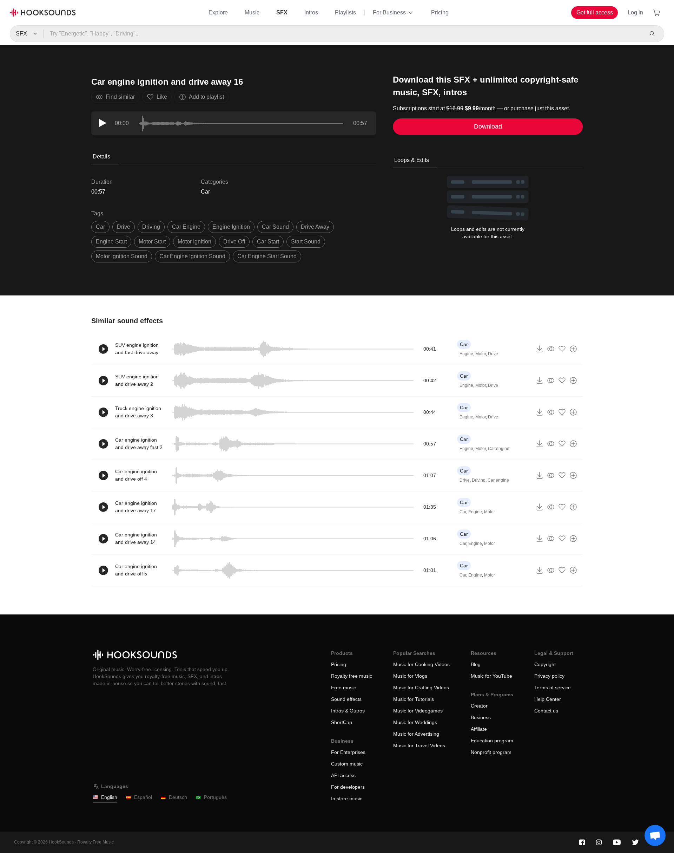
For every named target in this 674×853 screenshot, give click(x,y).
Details (101, 156)
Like (162, 97)
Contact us (546, 711)
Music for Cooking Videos (421, 664)
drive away (315, 227)
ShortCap (341, 722)
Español (143, 797)
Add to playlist (206, 97)
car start (268, 242)
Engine (466, 353)
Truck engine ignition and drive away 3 (138, 411)
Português (215, 797)
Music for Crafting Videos (421, 687)
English (109, 797)
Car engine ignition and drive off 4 (136, 475)
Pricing (440, 12)
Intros (311, 12)
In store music (346, 798)
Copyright (545, 664)
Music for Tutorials (413, 699)
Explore (218, 12)
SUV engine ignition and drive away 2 (137, 380)
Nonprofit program (491, 752)
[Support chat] (655, 835)
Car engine (498, 448)
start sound (306, 242)
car (100, 227)
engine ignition (231, 227)
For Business (389, 12)
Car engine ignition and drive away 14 (136, 538)
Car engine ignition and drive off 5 (136, 570)
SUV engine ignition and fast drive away (137, 348)
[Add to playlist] (573, 349)
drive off (234, 242)
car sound (275, 227)
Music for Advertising (416, 734)
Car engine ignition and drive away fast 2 (139, 443)
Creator (479, 706)
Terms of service (552, 687)
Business (481, 717)
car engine (186, 227)
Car (205, 192)
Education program (492, 740)
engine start (111, 242)
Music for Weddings (415, 722)
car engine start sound (267, 256)
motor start (152, 242)
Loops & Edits (411, 160)
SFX (282, 12)
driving (151, 227)
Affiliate (479, 729)
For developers (348, 787)
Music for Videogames (418, 711)
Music (252, 12)
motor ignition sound (121, 256)
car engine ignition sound (192, 256)
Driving (478, 480)
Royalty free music (351, 676)
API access (343, 775)
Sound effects (346, 699)
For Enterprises (348, 752)
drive (123, 227)
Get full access (594, 12)
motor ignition (194, 242)
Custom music (347, 764)
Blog (476, 664)
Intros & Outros (348, 711)
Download (488, 126)
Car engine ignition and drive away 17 (136, 506)
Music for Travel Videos (419, 745)
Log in (635, 12)
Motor (480, 353)
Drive (493, 353)
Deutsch (178, 797)
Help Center (547, 699)
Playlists (345, 12)
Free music (343, 687)
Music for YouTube (491, 676)
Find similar (120, 97)
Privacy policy (549, 676)
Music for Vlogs (410, 676)
